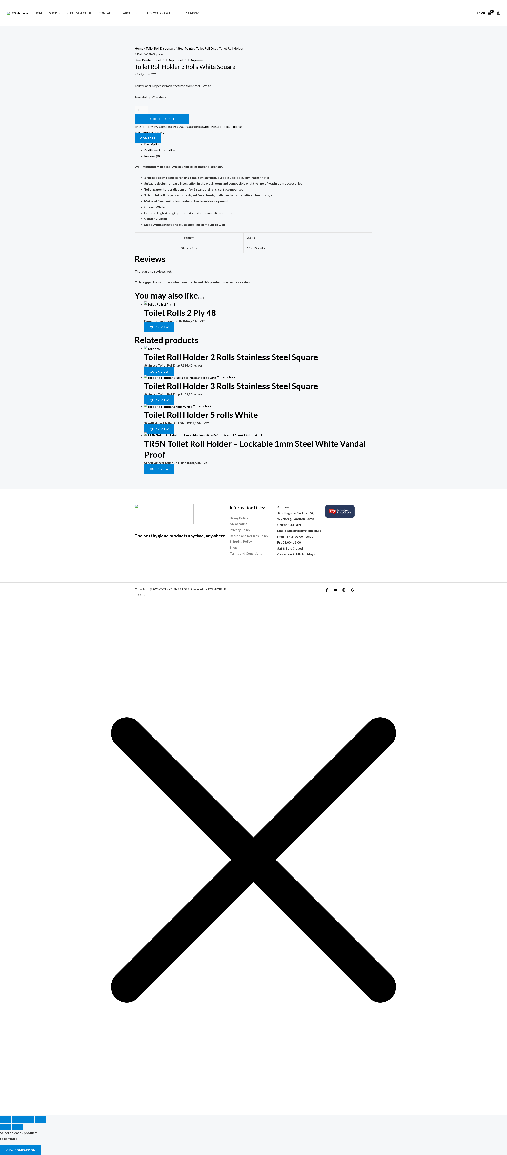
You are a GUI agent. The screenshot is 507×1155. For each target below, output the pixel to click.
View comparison (21, 1150)
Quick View (159, 327)
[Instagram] (344, 590)
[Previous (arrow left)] (5, 1127)
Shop (53, 13)
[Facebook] (327, 590)
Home (39, 13)
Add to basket (162, 119)
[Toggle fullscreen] (17, 1119)
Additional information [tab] (159, 150)
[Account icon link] (498, 13)
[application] (59, 13)
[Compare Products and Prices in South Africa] (340, 511)
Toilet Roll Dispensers (160, 48)
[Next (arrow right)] (17, 1127)
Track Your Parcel (157, 13)
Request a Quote (80, 13)
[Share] (28, 1119)
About (128, 13)
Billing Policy (239, 518)
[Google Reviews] (352, 590)
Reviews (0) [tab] (152, 156)
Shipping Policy (241, 541)
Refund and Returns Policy (249, 535)
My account (238, 524)
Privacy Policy (240, 530)
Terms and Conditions (246, 553)
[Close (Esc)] (40, 1119)
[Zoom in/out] (5, 1119)
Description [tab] (152, 144)
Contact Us (108, 13)
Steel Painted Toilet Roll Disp (197, 48)
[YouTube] (335, 590)
